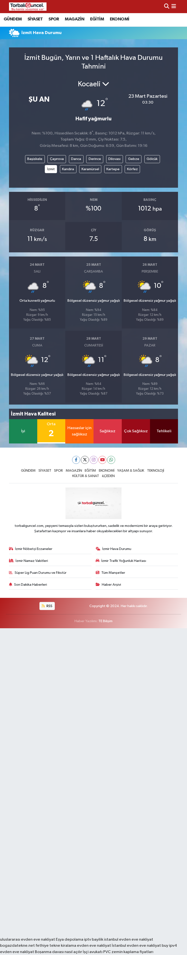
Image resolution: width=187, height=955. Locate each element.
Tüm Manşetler (113, 573)
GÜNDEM (13, 19)
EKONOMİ (119, 19)
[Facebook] (76, 460)
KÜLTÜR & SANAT (85, 476)
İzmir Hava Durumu (116, 549)
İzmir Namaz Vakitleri (32, 561)
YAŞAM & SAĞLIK (130, 470)
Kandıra (68, 169)
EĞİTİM (97, 19)
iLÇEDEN (108, 476)
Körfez (132, 169)
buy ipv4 (169, 946)
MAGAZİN (74, 19)
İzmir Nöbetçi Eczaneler (33, 549)
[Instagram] (94, 460)
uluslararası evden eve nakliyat (27, 939)
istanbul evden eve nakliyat (128, 939)
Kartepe (113, 169)
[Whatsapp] (111, 460)
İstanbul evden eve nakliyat (136, 946)
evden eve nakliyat (94, 946)
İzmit (51, 169)
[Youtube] (102, 460)
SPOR (53, 19)
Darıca (76, 159)
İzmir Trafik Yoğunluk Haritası (123, 561)
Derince (95, 159)
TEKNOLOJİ (155, 470)
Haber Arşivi (111, 584)
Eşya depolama (69, 939)
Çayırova (57, 159)
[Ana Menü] (173, 6)
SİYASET (35, 19)
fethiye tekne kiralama (56, 946)
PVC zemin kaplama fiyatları (128, 952)
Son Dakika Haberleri (30, 584)
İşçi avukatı (93, 952)
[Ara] (166, 6)
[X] (85, 460)
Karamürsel (90, 169)
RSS (49, 606)
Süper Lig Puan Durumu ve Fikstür (40, 573)
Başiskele (34, 159)
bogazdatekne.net (18, 946)
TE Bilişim (105, 621)
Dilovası (114, 159)
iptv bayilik (93, 939)
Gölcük (152, 159)
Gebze (133, 159)
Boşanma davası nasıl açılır (58, 952)
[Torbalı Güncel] (28, 6)
